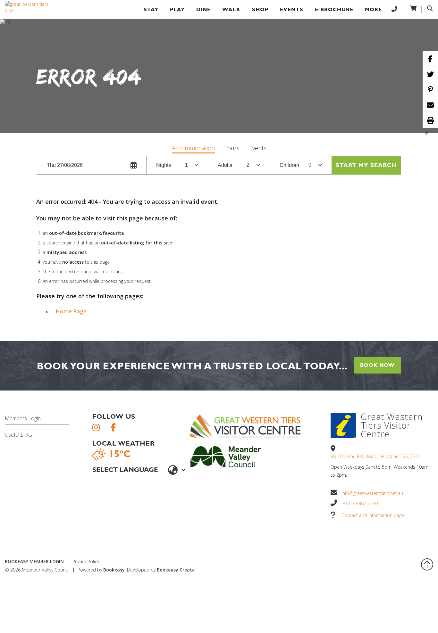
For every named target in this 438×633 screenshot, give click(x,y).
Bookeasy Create (176, 570)
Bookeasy (114, 570)
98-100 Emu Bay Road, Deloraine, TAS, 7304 (376, 456)
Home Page (71, 311)
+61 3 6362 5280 (360, 503)
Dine (203, 9)
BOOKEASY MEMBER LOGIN (34, 561)
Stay (151, 9)
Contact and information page (372, 515)
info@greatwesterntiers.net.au (372, 493)
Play (177, 9)
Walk (231, 9)
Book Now (377, 365)
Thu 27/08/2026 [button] (65, 165)
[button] (193, 148)
